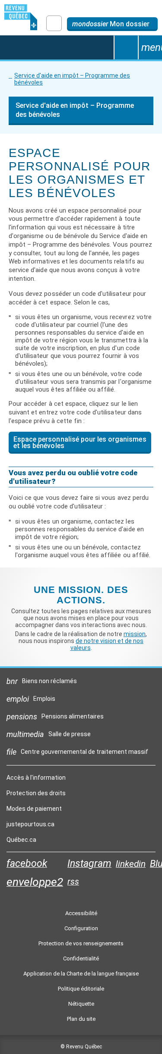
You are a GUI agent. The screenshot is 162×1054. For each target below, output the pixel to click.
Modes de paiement (34, 808)
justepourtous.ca (30, 826)
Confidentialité (81, 958)
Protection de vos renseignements (81, 943)
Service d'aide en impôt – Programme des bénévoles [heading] (75, 110)
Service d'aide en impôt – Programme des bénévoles (72, 79)
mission (135, 634)
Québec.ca (21, 841)
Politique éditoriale (81, 988)
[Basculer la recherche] (126, 47)
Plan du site (81, 1019)
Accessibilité (81, 913)
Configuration (81, 928)
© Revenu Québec (81, 1047)
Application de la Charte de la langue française (81, 973)
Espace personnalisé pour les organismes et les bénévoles (79, 442)
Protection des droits (36, 793)
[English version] (54, 23)
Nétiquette (81, 1004)
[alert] (112, 24)
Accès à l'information (36, 777)
